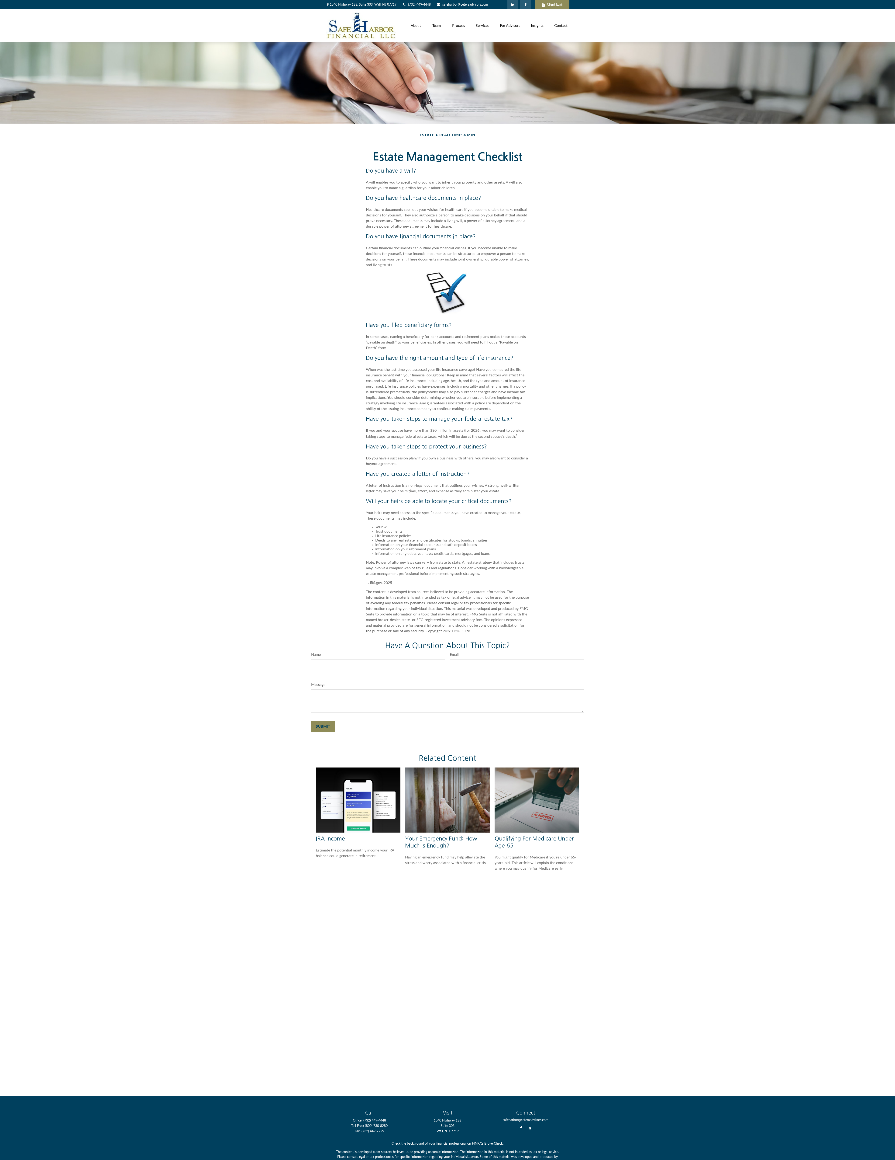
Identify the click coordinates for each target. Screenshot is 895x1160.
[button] (416, 25)
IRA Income (330, 838)
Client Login (555, 4)
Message (318, 685)
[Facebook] (525, 4)
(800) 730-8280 (376, 1126)
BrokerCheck (493, 1143)
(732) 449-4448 (419, 4)
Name (316, 654)
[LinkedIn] (512, 4)
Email (454, 654)
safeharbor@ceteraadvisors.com (465, 4)
